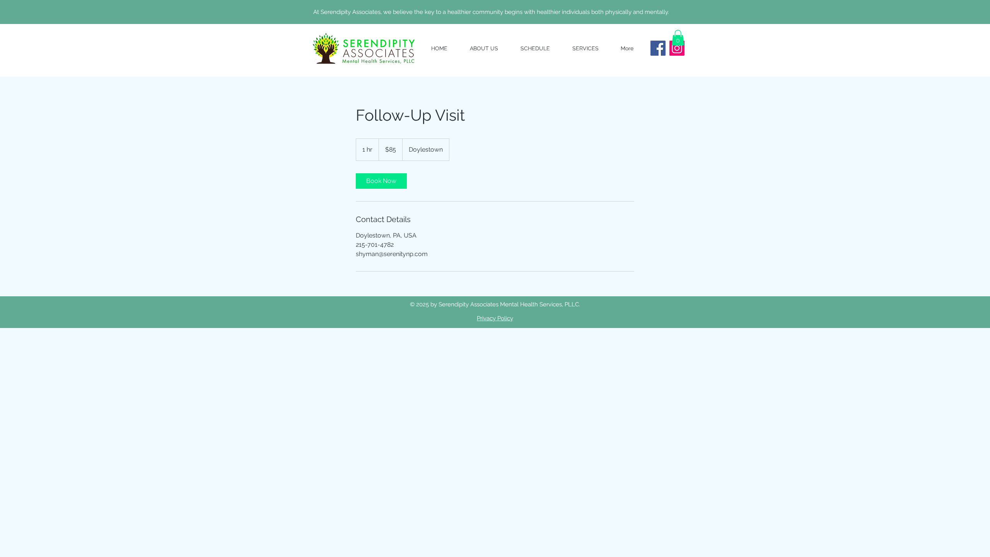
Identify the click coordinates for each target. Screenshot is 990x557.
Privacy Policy (495, 318)
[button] (677, 38)
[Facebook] (658, 48)
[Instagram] (676, 48)
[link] (381, 181)
